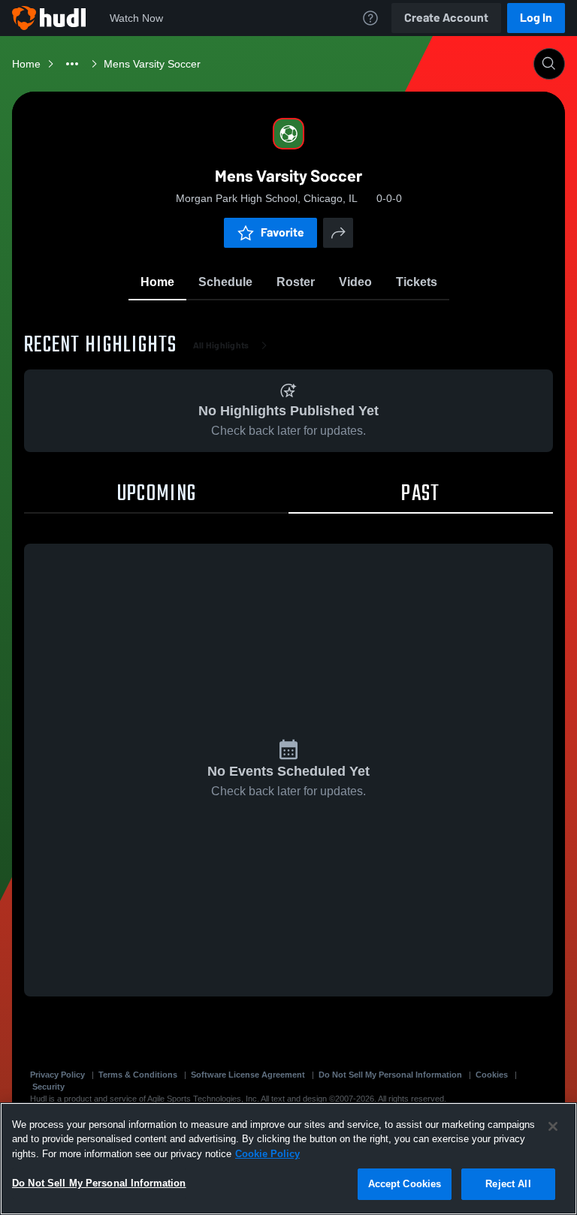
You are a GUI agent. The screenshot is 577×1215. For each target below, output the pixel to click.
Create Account (446, 18)
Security (48, 1086)
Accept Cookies (405, 1183)
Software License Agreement (248, 1074)
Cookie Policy (267, 1153)
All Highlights (221, 345)
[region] (288, 1158)
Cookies (492, 1074)
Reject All (507, 1183)
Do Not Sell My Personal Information (390, 1074)
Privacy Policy (57, 1074)
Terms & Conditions (137, 1074)
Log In (536, 18)
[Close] (552, 1126)
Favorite (282, 232)
